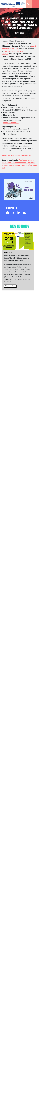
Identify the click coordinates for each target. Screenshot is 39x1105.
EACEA (5, 43)
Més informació (8, 155)
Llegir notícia (10, 286)
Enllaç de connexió (11, 123)
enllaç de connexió (23, 155)
